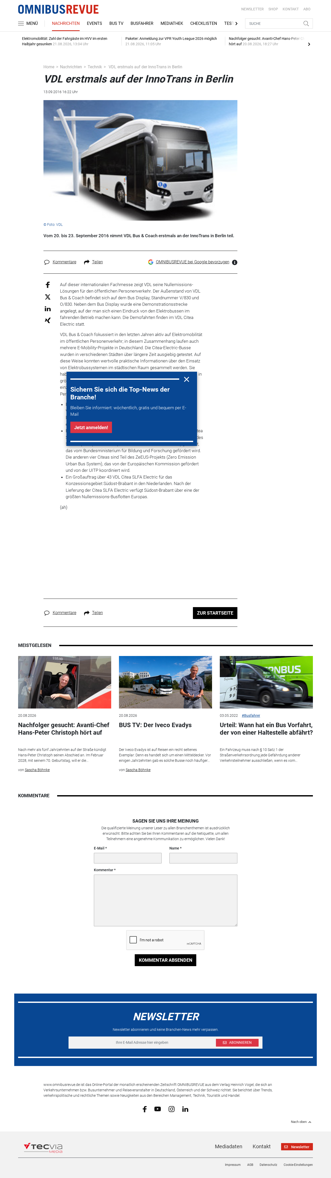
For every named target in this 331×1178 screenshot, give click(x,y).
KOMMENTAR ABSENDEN (165, 960)
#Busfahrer (251, 715)
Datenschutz (268, 1165)
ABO (307, 9)
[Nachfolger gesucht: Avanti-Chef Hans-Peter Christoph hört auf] (64, 682)
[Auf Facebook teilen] (48, 284)
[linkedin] (185, 1109)
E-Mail (99, 848)
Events (94, 23)
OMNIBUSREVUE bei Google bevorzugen (192, 261)
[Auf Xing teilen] (48, 320)
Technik (95, 66)
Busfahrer (142, 23)
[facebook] (145, 1109)
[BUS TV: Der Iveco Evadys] (165, 682)
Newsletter (252, 9)
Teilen (97, 261)
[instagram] (172, 1109)
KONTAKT (291, 9)
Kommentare (64, 261)
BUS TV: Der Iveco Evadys (155, 725)
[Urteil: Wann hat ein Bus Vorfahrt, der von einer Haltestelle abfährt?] (266, 682)
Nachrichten (66, 23)
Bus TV (116, 23)
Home (48, 66)
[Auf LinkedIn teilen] (48, 308)
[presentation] (309, 44)
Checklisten (203, 23)
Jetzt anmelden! (91, 427)
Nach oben (299, 1122)
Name (174, 848)
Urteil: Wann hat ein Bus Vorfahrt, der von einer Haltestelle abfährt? (266, 728)
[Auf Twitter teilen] (47, 297)
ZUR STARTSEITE (215, 613)
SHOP (273, 9)
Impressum (233, 1165)
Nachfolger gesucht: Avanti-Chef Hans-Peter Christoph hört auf (63, 728)
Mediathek (172, 23)
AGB (250, 1165)
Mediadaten (228, 1146)
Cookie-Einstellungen (298, 1165)
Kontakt (262, 1146)
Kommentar (103, 870)
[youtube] (157, 1109)
